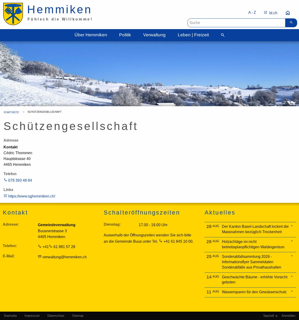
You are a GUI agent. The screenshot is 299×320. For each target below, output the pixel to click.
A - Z (252, 12)
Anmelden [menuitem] (288, 315)
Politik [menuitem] (125, 34)
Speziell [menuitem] (268, 315)
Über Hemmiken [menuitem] (91, 34)
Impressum (32, 315)
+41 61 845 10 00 (178, 241)
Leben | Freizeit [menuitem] (193, 34)
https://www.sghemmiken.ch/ (31, 196)
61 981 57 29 (64, 247)
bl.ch (273, 13)
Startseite (11, 112)
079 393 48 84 (20, 180)
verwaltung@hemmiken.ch (65, 257)
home (288, 13)
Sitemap (77, 315)
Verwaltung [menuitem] (154, 34)
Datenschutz (55, 315)
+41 (46, 247)
